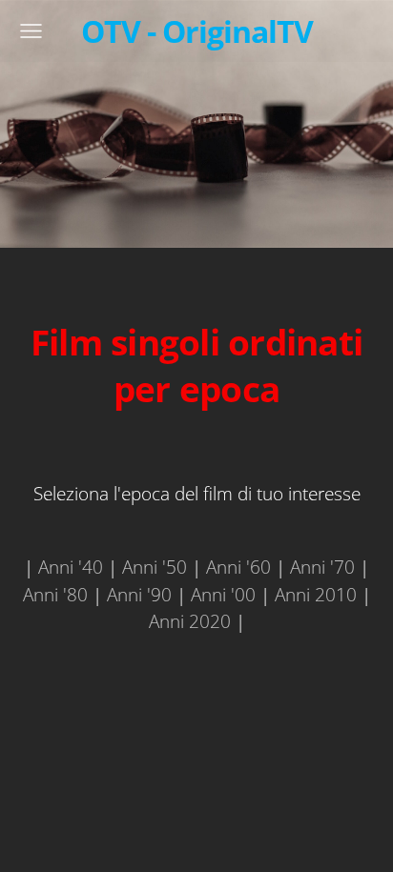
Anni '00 (223, 594)
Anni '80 (55, 594)
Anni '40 (70, 566)
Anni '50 (154, 566)
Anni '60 (238, 566)
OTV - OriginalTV (197, 30)
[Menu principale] (31, 31)
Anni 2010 (316, 594)
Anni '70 (322, 566)
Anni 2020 (190, 621)
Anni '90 (139, 594)
